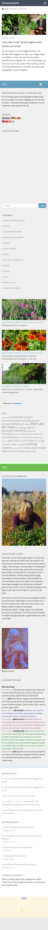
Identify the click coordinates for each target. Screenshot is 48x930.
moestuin (30, 438)
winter (21, 451)
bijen (10, 417)
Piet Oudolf (28, 440)
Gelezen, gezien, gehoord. (14, 237)
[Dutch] (3, 118)
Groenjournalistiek (10, 3)
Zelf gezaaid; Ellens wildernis (14, 325)
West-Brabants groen (12, 288)
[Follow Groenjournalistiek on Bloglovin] (12, 404)
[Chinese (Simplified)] (6, 121)
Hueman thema (40, 905)
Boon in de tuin (7, 710)
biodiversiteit (8, 420)
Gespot (5, 38)
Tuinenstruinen (8, 690)
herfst (36, 434)
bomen (36, 420)
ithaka (41, 434)
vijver (34, 447)
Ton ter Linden (9, 444)
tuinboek (6, 447)
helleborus (17, 434)
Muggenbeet (7, 752)
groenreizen (8, 434)
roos (39, 441)
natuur (37, 437)
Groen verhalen (10, 249)
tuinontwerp (24, 447)
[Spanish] (19, 118)
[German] (12, 118)
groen (32, 427)
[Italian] (16, 118)
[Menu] (45, 3)
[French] (9, 118)
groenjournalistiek (14, 431)
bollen (29, 420)
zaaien (27, 451)
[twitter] (40, 84)
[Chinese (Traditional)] (3, 121)
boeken (7, 226)
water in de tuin (10, 451)
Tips (5, 277)
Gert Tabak (19, 428)
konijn (18, 437)
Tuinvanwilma (7, 719)
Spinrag (5, 699)
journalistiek (9, 437)
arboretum (5, 417)
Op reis (6, 265)
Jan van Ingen (9, 810)
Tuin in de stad (7, 731)
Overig (12, 38)
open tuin (13, 440)
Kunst (6, 254)
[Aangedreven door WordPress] (19, 905)
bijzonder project (23, 417)
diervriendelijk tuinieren (13, 232)
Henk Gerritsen (27, 434)
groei (26, 428)
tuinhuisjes (15, 448)
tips (42, 440)
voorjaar (41, 447)
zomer (33, 451)
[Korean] (12, 121)
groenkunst (30, 431)
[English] (6, 118)
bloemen (20, 420)
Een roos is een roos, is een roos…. (23, 796)
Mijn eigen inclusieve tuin (13, 260)
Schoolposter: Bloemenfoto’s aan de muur (20, 864)
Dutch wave (24, 424)
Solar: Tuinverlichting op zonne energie (19, 827)
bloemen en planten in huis (14, 220)
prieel (35, 441)
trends (19, 445)
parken (20, 441)
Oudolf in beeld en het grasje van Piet (18, 847)
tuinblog (31, 444)
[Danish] (9, 121)
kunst (23, 437)
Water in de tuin (10, 282)
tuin (23, 444)
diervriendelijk (10, 424)
